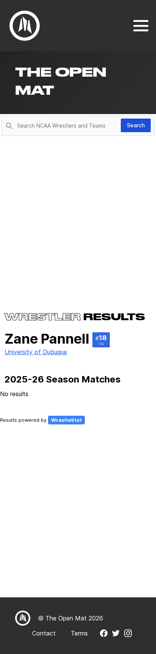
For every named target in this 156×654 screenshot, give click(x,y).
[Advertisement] (78, 220)
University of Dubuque (36, 352)
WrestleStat (66, 420)
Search (136, 125)
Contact (44, 633)
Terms (79, 633)
